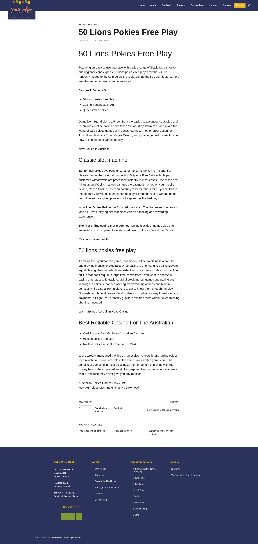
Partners (99, 494)
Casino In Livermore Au (94, 239)
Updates (213, 5)
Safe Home (138, 502)
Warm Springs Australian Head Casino (103, 311)
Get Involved (197, 5)
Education (138, 484)
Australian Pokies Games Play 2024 (102, 383)
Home (142, 5)
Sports (136, 515)
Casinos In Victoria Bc (93, 90)
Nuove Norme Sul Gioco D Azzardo (162, 410)
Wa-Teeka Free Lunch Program (186, 475)
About (153, 5)
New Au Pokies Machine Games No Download (109, 387)
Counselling (139, 478)
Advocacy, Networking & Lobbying (144, 470)
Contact (227, 5)
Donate (239, 5)
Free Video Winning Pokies (92, 431)
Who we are (100, 469)
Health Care (139, 490)
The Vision (100, 475)
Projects (181, 5)
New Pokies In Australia (94, 149)
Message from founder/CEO (108, 487)
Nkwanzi (175, 469)
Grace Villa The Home (105, 481)
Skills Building (140, 509)
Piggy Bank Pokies (123, 431)
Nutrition (137, 496)
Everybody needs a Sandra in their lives (109, 410)
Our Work (167, 5)
